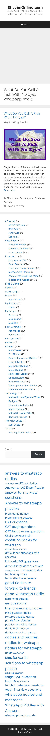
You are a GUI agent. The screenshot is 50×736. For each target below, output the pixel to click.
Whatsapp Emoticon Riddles (22, 385)
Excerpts (9, 256)
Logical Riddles (16, 362)
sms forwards (16, 657)
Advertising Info (16, 225)
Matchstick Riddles (18, 366)
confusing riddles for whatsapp (21, 542)
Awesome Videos (17, 244)
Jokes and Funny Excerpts (21, 268)
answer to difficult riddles (21, 483)
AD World (10, 221)
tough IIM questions (17, 681)
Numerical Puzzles (17, 373)
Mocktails (13, 323)
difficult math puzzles (12, 570)
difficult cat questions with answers (22, 554)
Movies (8, 295)
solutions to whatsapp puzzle (24, 666)
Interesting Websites (18, 405)
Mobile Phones (16, 409)
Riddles (9, 346)
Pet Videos (14, 334)
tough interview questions (23, 689)
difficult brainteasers (15, 549)
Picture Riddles (16, 381)
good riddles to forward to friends (20, 585)
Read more (9, 190)
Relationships (12, 338)
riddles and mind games (20, 632)
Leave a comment (16, 206)
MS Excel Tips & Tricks (20, 413)
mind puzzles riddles (18, 612)
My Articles (11, 303)
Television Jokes (13, 420)
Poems (12, 307)
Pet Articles (14, 330)
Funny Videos (15, 252)
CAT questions (16, 522)
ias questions (15, 603)
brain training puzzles (18, 517)
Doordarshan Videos (19, 248)
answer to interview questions (21, 495)
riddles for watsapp (22, 642)
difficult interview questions (24, 566)
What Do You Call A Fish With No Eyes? (22, 115)
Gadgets (12, 401)
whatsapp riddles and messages (23, 697)
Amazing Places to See (20, 432)
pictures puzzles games (19, 616)
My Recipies (11, 311)
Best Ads (13, 229)
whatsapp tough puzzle (20, 715)
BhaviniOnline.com (25, 7)
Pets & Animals (13, 327)
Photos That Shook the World (23, 276)
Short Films (14, 299)
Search (8, 449)
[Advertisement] (25, 55)
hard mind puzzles (16, 598)
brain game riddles (17, 513)
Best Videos (11, 240)
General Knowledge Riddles (22, 358)
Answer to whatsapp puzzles (23, 506)
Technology (11, 393)
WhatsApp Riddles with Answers (24, 708)
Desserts (13, 315)
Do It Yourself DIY (17, 260)
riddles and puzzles (21, 637)
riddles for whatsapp (23, 648)
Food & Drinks (12, 284)
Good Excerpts (16, 264)
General (9, 287)
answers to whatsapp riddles (23, 476)
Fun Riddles (14, 354)
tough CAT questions (20, 677)
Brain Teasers (15, 350)
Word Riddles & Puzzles (20, 389)
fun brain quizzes (16, 574)
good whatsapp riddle (24, 594)
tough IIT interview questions (24, 685)
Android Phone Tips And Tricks (24, 397)
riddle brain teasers (17, 628)
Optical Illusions (16, 377)
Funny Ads (13, 233)
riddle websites (14, 652)
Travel (8, 428)
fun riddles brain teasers (20, 578)
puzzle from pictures (18, 620)
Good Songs (11, 291)
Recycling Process (17, 417)
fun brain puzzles (31, 570)
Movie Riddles (15, 370)
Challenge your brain (18, 535)
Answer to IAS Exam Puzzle (24, 487)
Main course (14, 319)
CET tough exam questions (24, 531)
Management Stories (19, 272)
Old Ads (12, 237)
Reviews (9, 342)
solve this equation (14, 673)
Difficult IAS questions (22, 561)
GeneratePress (25, 732)
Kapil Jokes (14, 424)
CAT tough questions (20, 527)
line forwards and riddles (24, 608)
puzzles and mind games (20, 624)
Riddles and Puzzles (17, 198)
